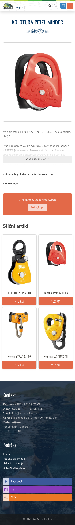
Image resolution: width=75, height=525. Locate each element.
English (20, 7)
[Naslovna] (8, 5)
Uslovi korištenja (13, 463)
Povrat (7, 454)
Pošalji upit (37, 207)
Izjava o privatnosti (14, 468)
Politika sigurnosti (14, 459)
